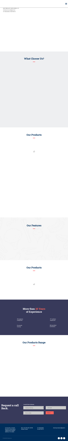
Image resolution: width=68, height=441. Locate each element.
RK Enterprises (9, 438)
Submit (49, 412)
